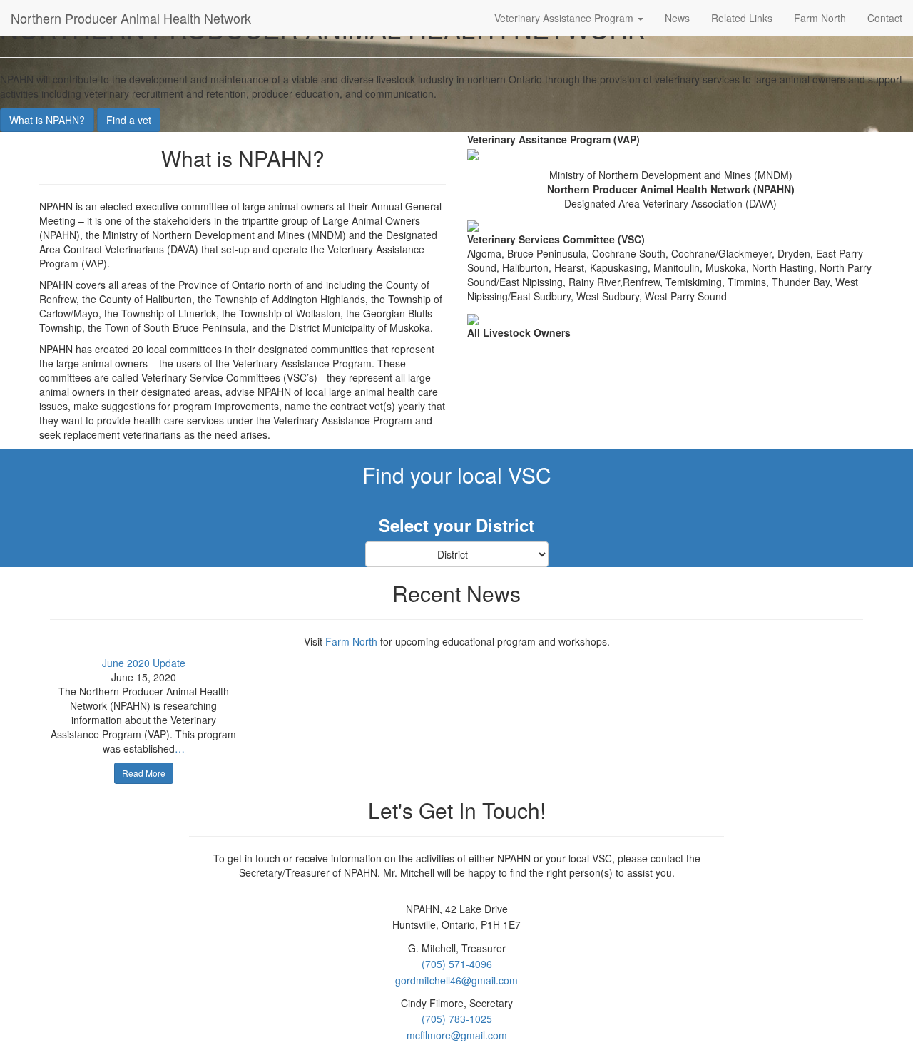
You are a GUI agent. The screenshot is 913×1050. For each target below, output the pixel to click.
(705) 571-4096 (457, 964)
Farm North (820, 18)
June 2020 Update (143, 663)
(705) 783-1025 (457, 1018)
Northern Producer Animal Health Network (131, 18)
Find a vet (128, 120)
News (677, 18)
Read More (143, 773)
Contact (884, 18)
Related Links (741, 18)
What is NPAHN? (47, 120)
